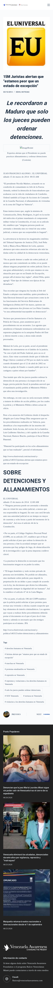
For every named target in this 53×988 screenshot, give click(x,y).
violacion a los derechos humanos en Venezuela (24, 702)
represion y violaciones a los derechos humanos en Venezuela (25, 682)
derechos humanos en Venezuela (18, 648)
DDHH (18, 92)
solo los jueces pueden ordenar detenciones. (23, 690)
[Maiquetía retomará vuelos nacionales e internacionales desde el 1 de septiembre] (26, 892)
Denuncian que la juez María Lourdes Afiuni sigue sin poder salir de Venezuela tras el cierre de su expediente (26, 790)
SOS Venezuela (12, 696)
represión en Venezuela (15, 675)
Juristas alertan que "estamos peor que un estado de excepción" (26, 656)
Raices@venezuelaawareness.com (27, 980)
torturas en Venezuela (32, 696)
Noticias (25, 92)
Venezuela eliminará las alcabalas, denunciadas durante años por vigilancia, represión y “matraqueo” (25, 857)
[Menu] (48, 5)
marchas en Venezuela (14, 663)
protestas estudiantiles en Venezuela (19, 669)
